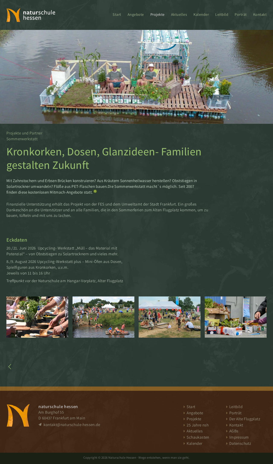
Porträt (241, 14)
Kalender (201, 14)
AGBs (233, 430)
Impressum (239, 437)
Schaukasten (198, 437)
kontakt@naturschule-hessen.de (71, 424)
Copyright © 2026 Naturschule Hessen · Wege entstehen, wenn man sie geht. (136, 457)
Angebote (136, 14)
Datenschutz (240, 443)
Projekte (157, 14)
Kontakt (260, 14)
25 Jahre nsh (198, 425)
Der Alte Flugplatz (244, 418)
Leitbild (221, 14)
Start (117, 14)
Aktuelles (179, 14)
